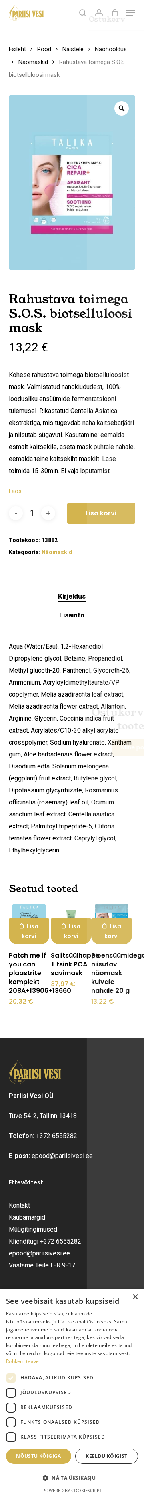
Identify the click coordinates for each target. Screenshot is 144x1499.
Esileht (17, 49)
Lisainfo (71, 615)
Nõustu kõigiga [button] (38, 1456)
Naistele (73, 49)
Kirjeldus (72, 596)
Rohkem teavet (23, 1361)
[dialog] (72, 1394)
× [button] (135, 1297)
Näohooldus (111, 49)
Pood (44, 49)
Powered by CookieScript (72, 1490)
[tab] (72, 596)
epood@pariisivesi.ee (62, 1156)
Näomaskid (33, 62)
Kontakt (19, 1205)
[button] (130, 13)
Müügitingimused (33, 1229)
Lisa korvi (101, 513)
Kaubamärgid (27, 1217)
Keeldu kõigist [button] (107, 1456)
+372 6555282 (56, 1136)
